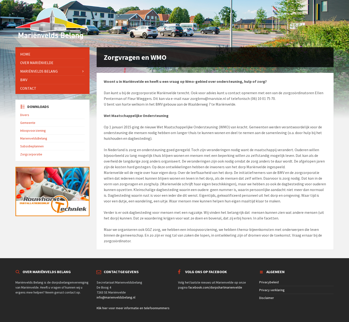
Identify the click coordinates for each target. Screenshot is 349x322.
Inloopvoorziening (33, 130)
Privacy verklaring (272, 290)
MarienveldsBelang (33, 138)
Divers (24, 115)
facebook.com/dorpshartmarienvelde (215, 287)
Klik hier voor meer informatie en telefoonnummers (133, 308)
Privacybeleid (269, 282)
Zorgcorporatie (31, 154)
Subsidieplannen (32, 146)
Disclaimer (266, 298)
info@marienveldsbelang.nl (116, 297)
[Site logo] (50, 38)
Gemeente (27, 123)
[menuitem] (52, 54)
